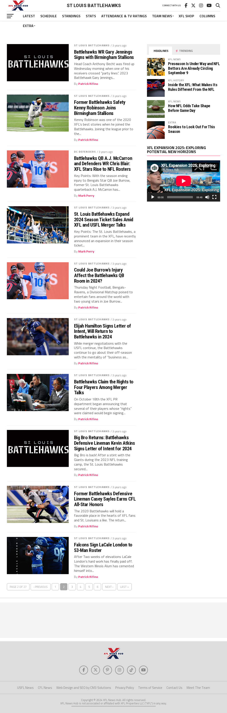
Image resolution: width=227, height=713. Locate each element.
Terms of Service (150, 687)
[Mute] (207, 197)
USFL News (25, 687)
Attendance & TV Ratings (124, 16)
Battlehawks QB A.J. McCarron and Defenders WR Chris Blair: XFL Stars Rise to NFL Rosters (103, 163)
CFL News (45, 687)
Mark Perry (86, 195)
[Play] (153, 197)
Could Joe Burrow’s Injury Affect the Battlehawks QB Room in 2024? (99, 275)
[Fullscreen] (214, 197)
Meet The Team (198, 687)
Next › (109, 587)
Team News (162, 16)
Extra (28, 25)
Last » (124, 587)
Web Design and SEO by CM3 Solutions (83, 687)
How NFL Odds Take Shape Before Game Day (189, 108)
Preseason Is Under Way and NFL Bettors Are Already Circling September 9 (194, 68)
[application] (183, 181)
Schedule (48, 16)
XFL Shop (186, 16)
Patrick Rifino (88, 83)
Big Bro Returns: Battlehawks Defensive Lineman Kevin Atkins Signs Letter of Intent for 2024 (104, 443)
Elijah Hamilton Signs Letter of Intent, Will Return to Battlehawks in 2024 (102, 331)
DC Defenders (85, 152)
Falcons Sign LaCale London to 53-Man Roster (103, 547)
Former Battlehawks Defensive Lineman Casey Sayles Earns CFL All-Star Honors (105, 499)
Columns (207, 16)
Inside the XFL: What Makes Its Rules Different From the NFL (192, 86)
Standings (71, 16)
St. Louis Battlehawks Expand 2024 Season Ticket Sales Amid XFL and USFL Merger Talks (103, 219)
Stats (91, 16)
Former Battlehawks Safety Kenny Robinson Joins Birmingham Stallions (99, 107)
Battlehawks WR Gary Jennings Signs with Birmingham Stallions (104, 54)
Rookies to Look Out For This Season (191, 129)
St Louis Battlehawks (92, 45)
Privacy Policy (124, 687)
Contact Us (174, 687)
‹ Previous (40, 587)
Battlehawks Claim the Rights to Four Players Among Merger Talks (103, 387)
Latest (29, 16)
